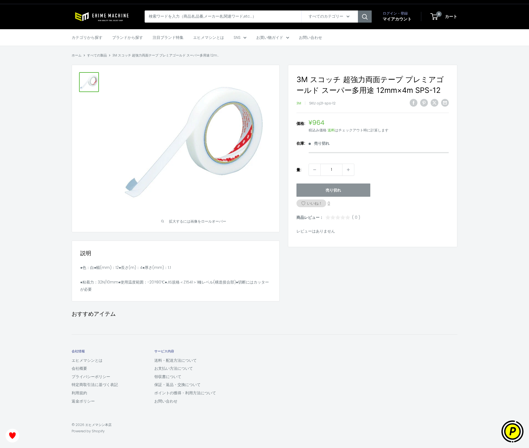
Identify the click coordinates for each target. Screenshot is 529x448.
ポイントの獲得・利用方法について (185, 393)
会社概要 (79, 368)
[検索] (365, 16)
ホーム (77, 55)
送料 (331, 130)
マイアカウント (397, 19)
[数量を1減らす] (314, 170)
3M (298, 103)
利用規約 (79, 393)
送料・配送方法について (175, 360)
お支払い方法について (173, 368)
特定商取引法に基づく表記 (95, 384)
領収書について (167, 376)
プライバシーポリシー (91, 376)
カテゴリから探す (87, 37)
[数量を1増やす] (348, 170)
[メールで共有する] (445, 103)
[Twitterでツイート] (434, 103)
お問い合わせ (310, 37)
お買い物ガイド (269, 37)
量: (298, 169)
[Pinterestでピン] (424, 103)
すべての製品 (97, 55)
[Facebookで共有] (413, 103)
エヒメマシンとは (208, 37)
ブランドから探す (127, 37)
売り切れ (333, 190)
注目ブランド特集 (168, 37)
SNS (237, 37)
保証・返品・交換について (177, 384)
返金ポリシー (83, 401)
